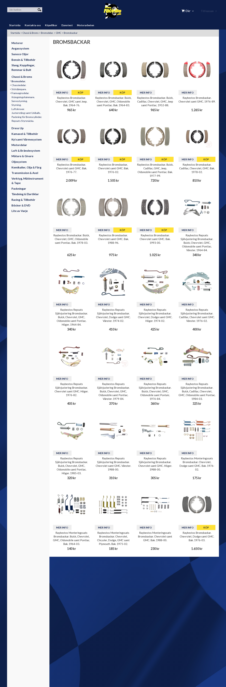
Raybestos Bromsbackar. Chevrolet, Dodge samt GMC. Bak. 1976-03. (197, 536)
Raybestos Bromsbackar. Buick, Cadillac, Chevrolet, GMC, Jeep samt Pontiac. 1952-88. (155, 101)
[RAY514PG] (71, 207)
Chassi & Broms (30, 32)
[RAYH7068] (71, 504)
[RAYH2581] (155, 281)
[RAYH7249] (113, 504)
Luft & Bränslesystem (25, 150)
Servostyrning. (19, 101)
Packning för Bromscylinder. (26, 116)
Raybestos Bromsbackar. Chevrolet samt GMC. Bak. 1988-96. (113, 239)
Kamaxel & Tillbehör (24, 133)
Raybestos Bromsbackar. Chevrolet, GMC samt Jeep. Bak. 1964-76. (71, 101)
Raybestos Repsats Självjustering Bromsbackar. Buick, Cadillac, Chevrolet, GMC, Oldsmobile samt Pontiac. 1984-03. (197, 391)
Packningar (18, 188)
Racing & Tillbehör (23, 199)
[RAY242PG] (113, 69)
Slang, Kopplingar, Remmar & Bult (23, 67)
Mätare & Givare (22, 156)
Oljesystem (19, 161)
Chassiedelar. (18, 85)
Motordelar (19, 145)
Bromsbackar (71, 32)
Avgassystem (20, 48)
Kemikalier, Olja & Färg (26, 167)
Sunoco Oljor (20, 54)
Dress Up (17, 128)
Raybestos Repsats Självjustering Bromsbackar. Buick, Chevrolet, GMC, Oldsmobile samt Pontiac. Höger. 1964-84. (71, 317)
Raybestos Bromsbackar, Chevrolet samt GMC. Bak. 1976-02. (113, 168)
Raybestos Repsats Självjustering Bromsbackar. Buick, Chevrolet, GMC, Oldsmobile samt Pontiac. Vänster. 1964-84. (197, 243)
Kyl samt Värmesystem (26, 139)
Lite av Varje (19, 210)
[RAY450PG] (71, 136)
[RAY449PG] (197, 69)
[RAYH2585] (71, 356)
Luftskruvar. (18, 108)
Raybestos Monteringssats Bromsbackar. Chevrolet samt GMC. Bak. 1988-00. (155, 536)
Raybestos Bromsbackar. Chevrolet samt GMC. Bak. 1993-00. (155, 239)
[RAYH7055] (197, 430)
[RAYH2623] (71, 430)
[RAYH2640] (113, 430)
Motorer (17, 43)
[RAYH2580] (113, 281)
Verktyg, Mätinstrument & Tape (27, 181)
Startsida (15, 32)
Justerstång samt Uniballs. (26, 112)
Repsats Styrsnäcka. (22, 120)
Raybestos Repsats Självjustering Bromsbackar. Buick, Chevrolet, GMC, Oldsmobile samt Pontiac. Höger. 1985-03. (71, 466)
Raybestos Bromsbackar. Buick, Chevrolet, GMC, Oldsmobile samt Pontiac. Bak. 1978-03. (71, 239)
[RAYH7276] (155, 504)
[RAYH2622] (197, 356)
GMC (58, 32)
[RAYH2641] (155, 430)
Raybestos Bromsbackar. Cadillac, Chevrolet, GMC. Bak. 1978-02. (197, 168)
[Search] (39, 9)
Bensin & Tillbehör (23, 59)
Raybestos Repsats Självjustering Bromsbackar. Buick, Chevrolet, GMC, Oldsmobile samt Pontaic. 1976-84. (155, 391)
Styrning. (16, 104)
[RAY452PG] (197, 504)
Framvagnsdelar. (20, 93)
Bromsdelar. (47, 32)
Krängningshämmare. (23, 97)
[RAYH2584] (197, 281)
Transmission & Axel (24, 172)
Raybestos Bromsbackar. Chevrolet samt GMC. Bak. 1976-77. (71, 168)
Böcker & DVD (20, 205)
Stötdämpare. (18, 89)
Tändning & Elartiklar (25, 194)
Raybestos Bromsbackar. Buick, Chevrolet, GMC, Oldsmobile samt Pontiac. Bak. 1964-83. (113, 101)
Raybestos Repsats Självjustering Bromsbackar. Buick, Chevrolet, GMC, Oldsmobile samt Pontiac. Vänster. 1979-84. (113, 391)
